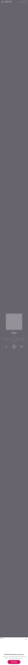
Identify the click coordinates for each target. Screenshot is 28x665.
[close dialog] (26, 639)
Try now (14, 662)
